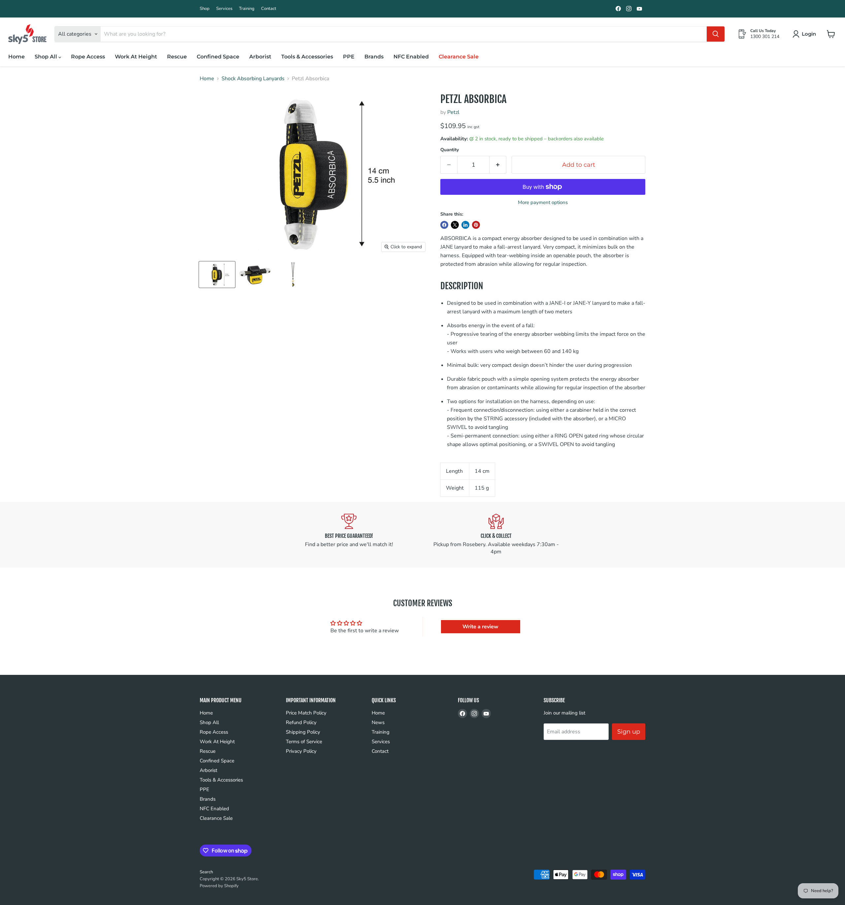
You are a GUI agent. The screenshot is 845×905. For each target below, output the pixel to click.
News (378, 722)
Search (206, 872)
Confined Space (218, 56)
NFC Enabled (411, 56)
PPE (349, 56)
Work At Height (136, 56)
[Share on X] (455, 225)
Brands (374, 56)
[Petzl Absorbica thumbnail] (217, 274)
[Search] (716, 34)
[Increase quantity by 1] (498, 165)
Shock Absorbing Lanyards (253, 79)
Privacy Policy (301, 751)
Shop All (46, 56)
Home (16, 56)
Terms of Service (304, 741)
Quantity (449, 150)
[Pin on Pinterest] (476, 225)
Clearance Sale (459, 56)
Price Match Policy (306, 713)
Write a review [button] (480, 626)
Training (246, 8)
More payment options (543, 202)
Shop (205, 8)
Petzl (453, 112)
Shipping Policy (303, 732)
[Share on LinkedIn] (465, 225)
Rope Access (88, 56)
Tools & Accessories (307, 56)
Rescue (177, 56)
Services (224, 8)
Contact (268, 8)
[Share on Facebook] (444, 225)
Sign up (628, 731)
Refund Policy (301, 722)
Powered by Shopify (219, 886)
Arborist (260, 56)
